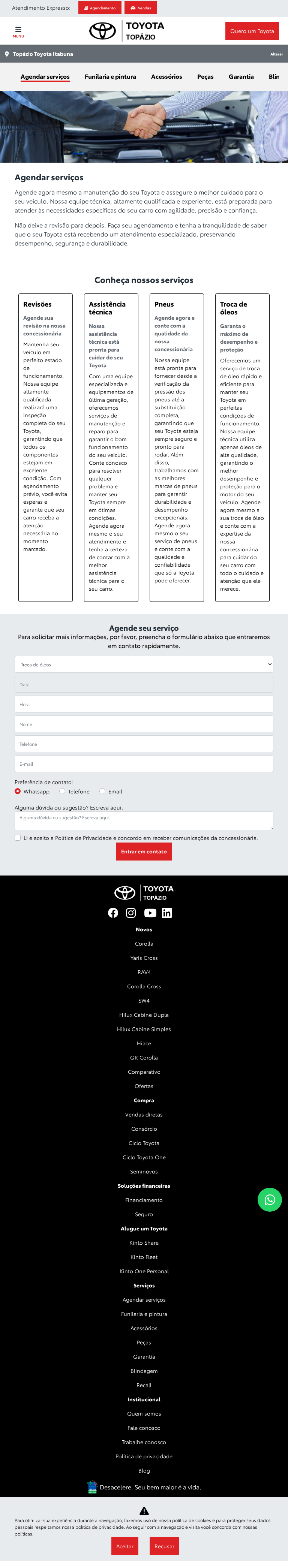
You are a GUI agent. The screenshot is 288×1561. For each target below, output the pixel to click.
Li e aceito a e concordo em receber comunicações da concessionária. (141, 837)
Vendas (144, 7)
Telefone (79, 791)
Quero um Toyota (252, 30)
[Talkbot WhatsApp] (270, 1200)
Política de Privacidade (83, 837)
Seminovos (144, 1171)
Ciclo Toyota (144, 1142)
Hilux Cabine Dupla (144, 1014)
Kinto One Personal (144, 1271)
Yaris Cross (144, 957)
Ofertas (144, 1086)
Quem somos (144, 1413)
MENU (18, 36)
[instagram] (135, 913)
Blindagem (144, 1370)
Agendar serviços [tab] (45, 76)
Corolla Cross (144, 986)
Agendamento (103, 7)
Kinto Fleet (144, 1256)
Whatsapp (37, 791)
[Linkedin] (171, 913)
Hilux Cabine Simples (144, 1029)
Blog (144, 1470)
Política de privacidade (144, 1456)
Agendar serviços (144, 1299)
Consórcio (144, 1128)
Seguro (144, 1214)
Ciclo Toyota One (144, 1157)
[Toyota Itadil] (126, 31)
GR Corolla (144, 1057)
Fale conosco (144, 1427)
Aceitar (125, 1546)
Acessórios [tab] (166, 76)
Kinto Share (144, 1242)
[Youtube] (153, 913)
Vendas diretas (144, 1114)
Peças (144, 1342)
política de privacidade (99, 1527)
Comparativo (144, 1071)
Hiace (144, 1043)
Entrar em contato (144, 851)
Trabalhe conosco (144, 1442)
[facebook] (117, 913)
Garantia (144, 1356)
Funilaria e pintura (144, 1313)
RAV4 (144, 972)
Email (115, 791)
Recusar (164, 1546)
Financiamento (144, 1199)
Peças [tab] (205, 76)
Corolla (144, 943)
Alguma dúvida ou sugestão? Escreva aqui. (69, 807)
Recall (144, 1385)
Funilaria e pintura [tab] (110, 76)
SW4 (144, 1000)
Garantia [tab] (241, 76)
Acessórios (144, 1328)
